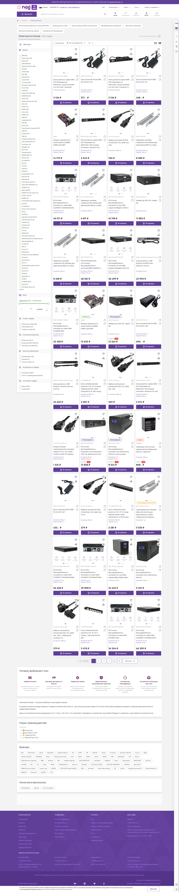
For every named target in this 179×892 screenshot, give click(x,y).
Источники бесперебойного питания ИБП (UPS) (34, 26)
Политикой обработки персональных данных (57, 889)
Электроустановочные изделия (29, 31)
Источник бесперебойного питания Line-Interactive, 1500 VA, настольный (118, 450)
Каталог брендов (25, 840)
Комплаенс (59, 833)
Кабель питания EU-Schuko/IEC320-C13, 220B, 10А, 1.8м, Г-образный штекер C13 (63, 634)
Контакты (22, 830)
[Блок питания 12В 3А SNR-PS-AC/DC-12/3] (148, 301)
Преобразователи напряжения (111, 26)
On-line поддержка (62, 819)
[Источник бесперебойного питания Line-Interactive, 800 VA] (148, 550)
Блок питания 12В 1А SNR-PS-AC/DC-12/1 (63, 510)
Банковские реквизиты (27, 833)
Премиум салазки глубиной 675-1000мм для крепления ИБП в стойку (64, 263)
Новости (22, 823)
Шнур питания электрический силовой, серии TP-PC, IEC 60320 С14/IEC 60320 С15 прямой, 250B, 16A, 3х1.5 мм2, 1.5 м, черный (64, 450)
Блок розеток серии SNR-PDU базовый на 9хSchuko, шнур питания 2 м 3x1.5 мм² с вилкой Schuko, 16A (64, 83)
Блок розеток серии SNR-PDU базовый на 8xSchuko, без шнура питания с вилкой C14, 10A (147, 388)
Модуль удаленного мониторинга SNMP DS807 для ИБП (89, 326)
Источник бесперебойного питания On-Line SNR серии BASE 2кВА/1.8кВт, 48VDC (118, 574)
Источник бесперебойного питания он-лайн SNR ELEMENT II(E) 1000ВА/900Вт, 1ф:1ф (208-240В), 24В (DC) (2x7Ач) (63, 327)
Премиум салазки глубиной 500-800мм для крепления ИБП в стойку (146, 142)
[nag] (104, 883)
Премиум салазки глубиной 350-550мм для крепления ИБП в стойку (91, 203)
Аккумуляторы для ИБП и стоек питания (84, 26)
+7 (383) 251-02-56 (97, 861)
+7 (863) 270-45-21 (61, 861)
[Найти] (105, 14)
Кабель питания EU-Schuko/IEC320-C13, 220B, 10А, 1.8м (118, 386)
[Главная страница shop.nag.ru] (27, 7)
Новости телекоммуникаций (101, 823)
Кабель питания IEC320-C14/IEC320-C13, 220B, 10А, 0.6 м (91, 512)
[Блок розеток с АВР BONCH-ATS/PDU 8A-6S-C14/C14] (65, 364)
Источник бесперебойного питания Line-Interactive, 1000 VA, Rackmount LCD (91, 450)
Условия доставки (61, 826)
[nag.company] (75, 883)
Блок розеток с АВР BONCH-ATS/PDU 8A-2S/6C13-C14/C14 (144, 263)
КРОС (93, 833)
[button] (89, 2)
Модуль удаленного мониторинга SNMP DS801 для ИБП (62, 142)
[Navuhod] (84, 883)
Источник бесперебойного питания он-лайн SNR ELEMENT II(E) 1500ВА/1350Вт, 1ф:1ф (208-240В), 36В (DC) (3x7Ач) (118, 634)
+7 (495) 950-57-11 (54, 7)
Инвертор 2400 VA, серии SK (119, 325)
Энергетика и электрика (133, 26)
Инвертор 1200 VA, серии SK (146, 201)
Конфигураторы (97, 840)
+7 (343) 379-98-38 (25, 861)
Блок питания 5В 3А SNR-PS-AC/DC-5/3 (91, 80)
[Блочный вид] (155, 43)
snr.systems (95, 837)
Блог (103, 7)
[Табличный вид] (160, 43)
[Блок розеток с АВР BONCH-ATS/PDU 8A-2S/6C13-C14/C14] (148, 240)
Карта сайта (60, 837)
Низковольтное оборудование (53, 31)
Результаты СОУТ (25, 844)
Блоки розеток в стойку (60, 26)
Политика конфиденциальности (148, 880)
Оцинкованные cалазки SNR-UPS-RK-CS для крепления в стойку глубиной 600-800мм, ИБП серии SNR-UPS (146, 513)
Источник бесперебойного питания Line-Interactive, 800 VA (146, 574)
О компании (23, 819)
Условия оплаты (61, 823)
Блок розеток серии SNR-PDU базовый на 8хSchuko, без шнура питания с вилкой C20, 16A (91, 144)
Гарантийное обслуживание (66, 830)
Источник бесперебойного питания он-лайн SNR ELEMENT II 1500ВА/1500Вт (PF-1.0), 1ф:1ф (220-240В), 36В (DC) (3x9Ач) (63, 204)
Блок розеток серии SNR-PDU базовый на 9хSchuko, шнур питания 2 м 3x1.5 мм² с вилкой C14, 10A (119, 83)
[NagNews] (94, 883)
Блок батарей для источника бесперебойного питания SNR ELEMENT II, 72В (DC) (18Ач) (91, 264)
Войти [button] (146, 15)
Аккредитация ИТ (25, 848)
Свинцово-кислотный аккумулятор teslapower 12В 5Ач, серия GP (146, 449)
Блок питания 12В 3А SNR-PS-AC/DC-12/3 (146, 324)
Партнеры (22, 837)
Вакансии (22, 826)
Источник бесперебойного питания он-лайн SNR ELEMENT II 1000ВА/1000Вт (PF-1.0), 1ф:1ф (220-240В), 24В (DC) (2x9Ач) (91, 574)
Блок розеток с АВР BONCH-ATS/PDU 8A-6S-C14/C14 (63, 386)
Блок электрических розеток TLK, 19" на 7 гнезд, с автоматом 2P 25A (90, 634)
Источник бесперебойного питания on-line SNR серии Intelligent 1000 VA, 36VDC (118, 264)
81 (119, 661)
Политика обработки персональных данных (143, 884)
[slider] (19, 304)
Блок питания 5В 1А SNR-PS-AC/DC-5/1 (146, 80)
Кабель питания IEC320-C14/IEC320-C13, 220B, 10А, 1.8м (118, 142)
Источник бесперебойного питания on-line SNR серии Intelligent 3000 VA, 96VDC (119, 204)
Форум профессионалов (100, 826)
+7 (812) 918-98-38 (133, 861)
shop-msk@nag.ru (74, 7)
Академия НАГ (96, 830)
